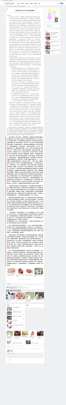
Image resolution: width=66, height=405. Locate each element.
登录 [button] (5, 0)
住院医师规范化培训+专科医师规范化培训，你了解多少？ (10, 337)
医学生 (19, 3)
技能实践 (35, 3)
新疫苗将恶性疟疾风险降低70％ (17, 311)
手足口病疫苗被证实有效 (16, 307)
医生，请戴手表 (14, 320)
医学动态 (22, 3)
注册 (8, 0)
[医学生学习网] (8, 4)
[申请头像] (42, 350)
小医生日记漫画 (48, 25)
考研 (39, 3)
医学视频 (31, 3)
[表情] (41, 357)
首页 (7, 6)
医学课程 (26, 3)
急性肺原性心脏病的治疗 (20, 299)
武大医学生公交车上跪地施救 (16, 316)
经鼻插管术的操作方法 (39, 299)
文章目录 (9, 15)
